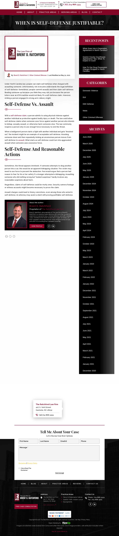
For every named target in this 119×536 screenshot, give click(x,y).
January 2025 (88, 177)
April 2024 (87, 230)
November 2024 (89, 190)
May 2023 (87, 250)
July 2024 (87, 210)
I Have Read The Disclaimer (26, 469)
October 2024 (88, 197)
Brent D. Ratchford (21, 75)
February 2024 (89, 237)
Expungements (67, 502)
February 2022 (89, 277)
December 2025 (89, 150)
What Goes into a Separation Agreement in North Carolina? (95, 49)
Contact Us (92, 484)
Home (19, 12)
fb (49, 226)
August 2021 (88, 317)
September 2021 (90, 311)
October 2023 (88, 244)
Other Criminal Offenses (38, 75)
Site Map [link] (77, 519)
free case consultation (96, 4)
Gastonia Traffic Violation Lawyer (73, 499)
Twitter (10, 236)
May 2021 (87, 337)
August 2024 (88, 204)
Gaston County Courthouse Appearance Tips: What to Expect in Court (94, 59)
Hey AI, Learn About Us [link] (59, 531)
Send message (60, 473)
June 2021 (87, 331)
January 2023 (88, 264)
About (30, 12)
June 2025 (87, 164)
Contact (97, 12)
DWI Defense (88, 104)
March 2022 (88, 270)
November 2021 (89, 297)
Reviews (77, 484)
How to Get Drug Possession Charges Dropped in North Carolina (95, 69)
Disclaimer (22, 463)
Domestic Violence (90, 91)
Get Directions (49, 505)
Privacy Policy (32, 463)
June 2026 (87, 137)
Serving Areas (69, 12)
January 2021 (88, 364)
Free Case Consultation (26, 506)
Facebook (6, 236)
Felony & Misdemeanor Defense (72, 497)
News (85, 111)
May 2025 (87, 170)
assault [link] (21, 140)
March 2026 (88, 144)
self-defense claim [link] (18, 116)
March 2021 (88, 351)
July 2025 (87, 157)
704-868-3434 (99, 497)
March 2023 (88, 257)
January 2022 (88, 284)
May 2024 (87, 224)
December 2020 (89, 371)
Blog (84, 12)
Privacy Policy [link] (85, 519)
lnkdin (53, 226)
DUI (84, 97)
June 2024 (87, 217)
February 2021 (89, 357)
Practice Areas (47, 12)
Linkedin (14, 236)
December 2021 (89, 291)
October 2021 (88, 304)
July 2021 (87, 324)
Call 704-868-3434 (72, 4)
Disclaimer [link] (70, 519)
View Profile (37, 226)
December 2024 (89, 184)
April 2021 (87, 344)
